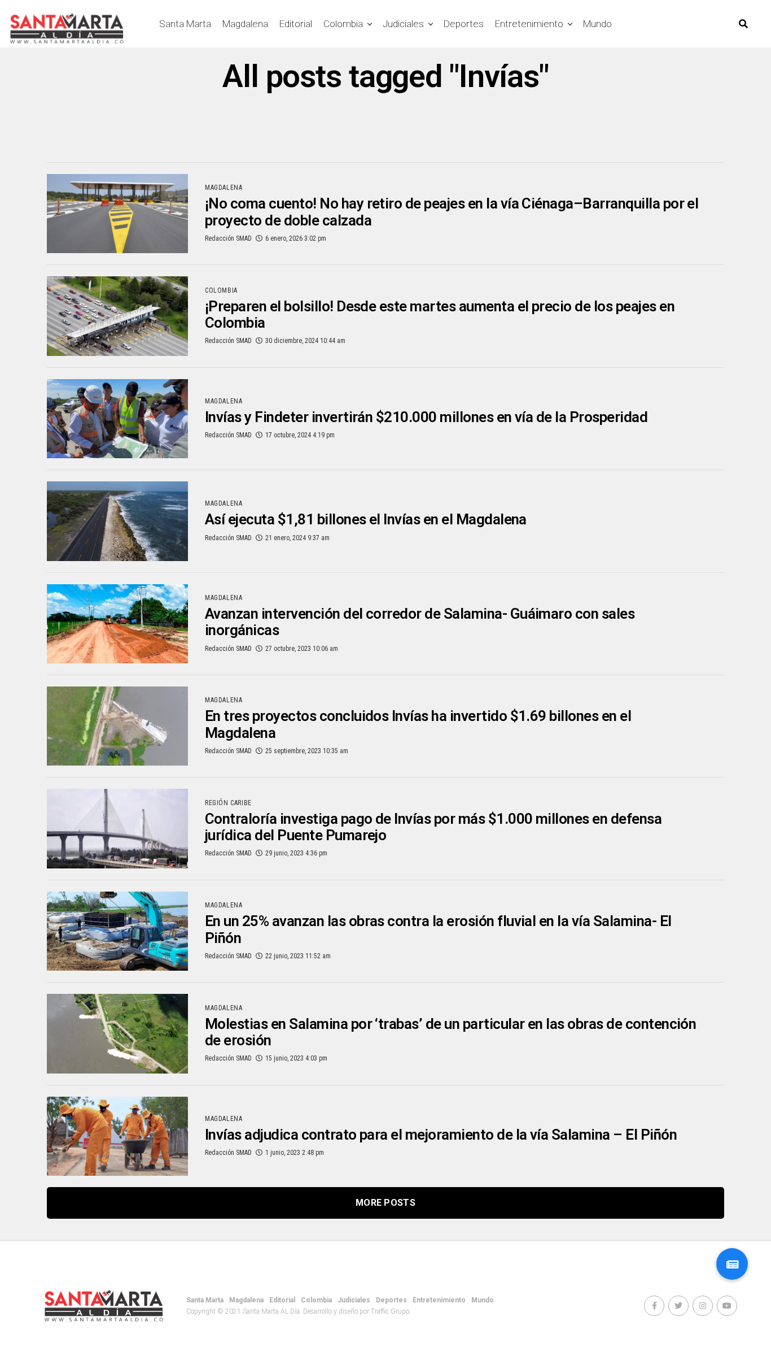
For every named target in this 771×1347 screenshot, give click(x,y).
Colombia (343, 23)
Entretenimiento (529, 23)
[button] (732, 1264)
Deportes (464, 23)
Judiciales (403, 23)
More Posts (385, 1202)
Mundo (597, 23)
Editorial (295, 23)
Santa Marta (185, 23)
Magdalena (245, 23)
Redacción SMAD (228, 238)
